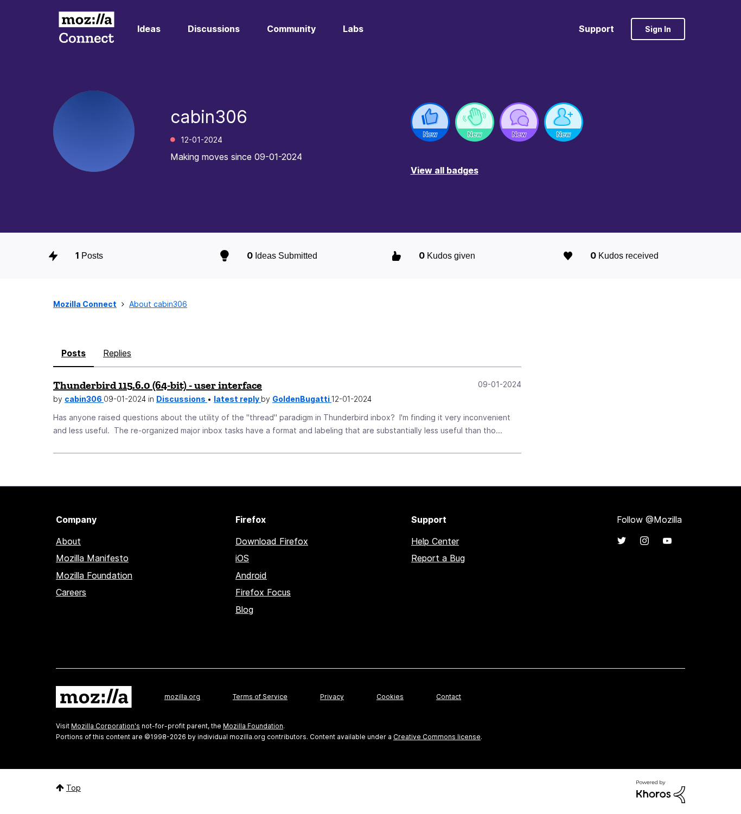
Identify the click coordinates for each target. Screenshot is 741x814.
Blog (244, 609)
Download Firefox (271, 541)
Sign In (658, 29)
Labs (353, 28)
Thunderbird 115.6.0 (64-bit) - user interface (157, 385)
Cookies (390, 697)
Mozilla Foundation (94, 575)
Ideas (149, 28)
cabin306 (84, 398)
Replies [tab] (117, 353)
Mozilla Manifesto (92, 558)
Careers (71, 592)
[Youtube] (667, 541)
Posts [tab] (73, 353)
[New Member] (563, 122)
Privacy (332, 697)
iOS (242, 558)
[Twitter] (622, 541)
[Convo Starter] (519, 122)
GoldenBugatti (301, 398)
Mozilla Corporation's (105, 726)
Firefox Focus (263, 592)
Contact (448, 697)
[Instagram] (644, 541)
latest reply (237, 398)
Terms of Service (260, 697)
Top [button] (73, 787)
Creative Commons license (437, 737)
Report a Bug (438, 558)
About (68, 541)
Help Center (435, 541)
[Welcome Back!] (474, 122)
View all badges (444, 170)
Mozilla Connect (86, 29)
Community (291, 28)
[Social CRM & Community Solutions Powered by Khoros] (660, 791)
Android (251, 575)
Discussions (214, 28)
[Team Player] (430, 122)
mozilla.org (182, 697)
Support (596, 28)
